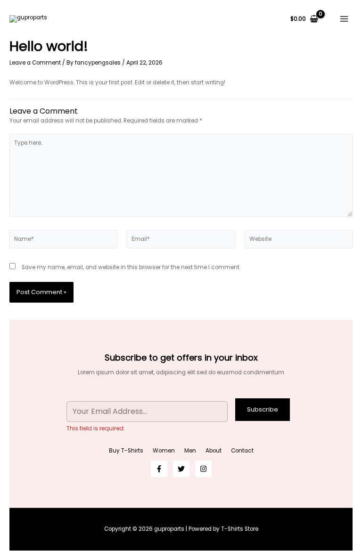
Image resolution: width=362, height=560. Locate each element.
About (214, 450)
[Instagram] (203, 469)
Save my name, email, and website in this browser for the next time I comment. (131, 267)
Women (164, 450)
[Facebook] (159, 469)
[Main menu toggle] (344, 19)
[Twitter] (181, 469)
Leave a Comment (35, 62)
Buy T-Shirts (126, 450)
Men (190, 450)
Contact (242, 450)
